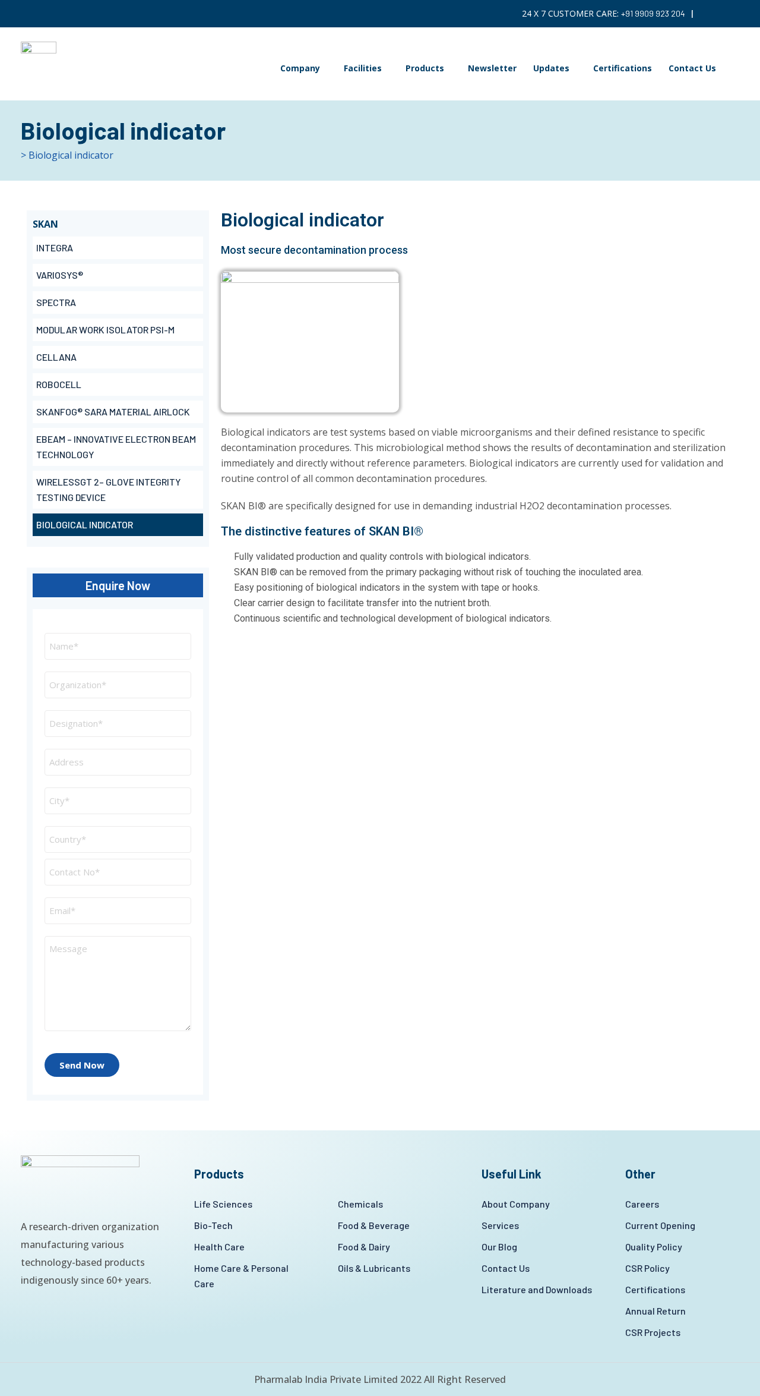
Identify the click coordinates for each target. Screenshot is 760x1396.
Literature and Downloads (537, 1289)
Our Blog (499, 1246)
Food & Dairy (364, 1246)
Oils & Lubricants (374, 1268)
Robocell (58, 384)
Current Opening (660, 1225)
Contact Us (692, 68)
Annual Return (655, 1310)
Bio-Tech (213, 1225)
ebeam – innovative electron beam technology (116, 446)
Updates (551, 68)
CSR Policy (647, 1268)
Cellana (56, 357)
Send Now (81, 1065)
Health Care (219, 1246)
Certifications (622, 68)
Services (500, 1225)
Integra (54, 247)
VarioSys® (59, 275)
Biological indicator (84, 524)
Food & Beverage (374, 1225)
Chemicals (360, 1203)
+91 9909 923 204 (653, 13)
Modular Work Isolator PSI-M (105, 329)
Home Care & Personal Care (241, 1275)
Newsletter (492, 68)
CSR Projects (652, 1332)
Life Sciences (223, 1203)
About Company (516, 1203)
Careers (642, 1203)
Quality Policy (653, 1246)
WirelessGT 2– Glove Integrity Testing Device (108, 489)
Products (425, 68)
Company (300, 68)
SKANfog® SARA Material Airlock (113, 411)
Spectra (56, 302)
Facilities (363, 68)
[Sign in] (735, 13)
